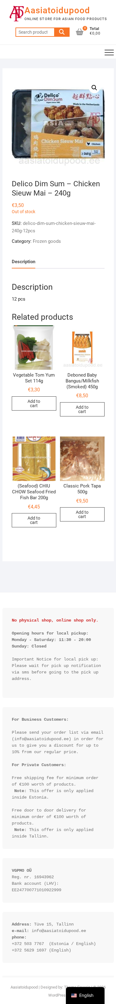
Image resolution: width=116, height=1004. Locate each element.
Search (62, 32)
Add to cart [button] (34, 403)
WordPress (58, 995)
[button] (94, 87)
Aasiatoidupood (57, 10)
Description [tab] (23, 261)
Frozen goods (47, 241)
